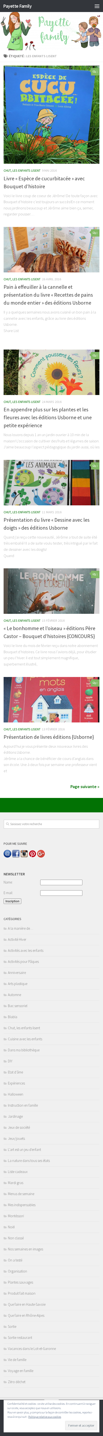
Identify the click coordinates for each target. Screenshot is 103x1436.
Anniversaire (17, 972)
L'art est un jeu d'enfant (24, 1149)
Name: (8, 882)
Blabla (12, 1017)
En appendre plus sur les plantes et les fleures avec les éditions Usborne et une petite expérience (48, 417)
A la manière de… (20, 928)
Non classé (16, 1238)
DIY (10, 1061)
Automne (14, 994)
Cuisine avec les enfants (25, 1039)
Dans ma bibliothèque (24, 1050)
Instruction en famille (23, 1105)
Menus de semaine (21, 1193)
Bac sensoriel (17, 1005)
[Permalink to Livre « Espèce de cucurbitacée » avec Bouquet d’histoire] (51, 115)
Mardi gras (15, 1182)
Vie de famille (17, 1359)
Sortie (12, 1326)
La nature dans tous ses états (29, 1160)
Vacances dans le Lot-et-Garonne (32, 1348)
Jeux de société (19, 1127)
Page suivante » (84, 786)
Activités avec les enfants (25, 950)
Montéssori (16, 1216)
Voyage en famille (20, 1370)
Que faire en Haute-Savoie (27, 1304)
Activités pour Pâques (23, 961)
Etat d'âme (15, 1072)
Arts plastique (17, 983)
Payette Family (17, 6)
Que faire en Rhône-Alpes (26, 1315)
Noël (11, 1227)
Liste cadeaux (18, 1171)
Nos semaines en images (25, 1249)
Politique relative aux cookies (44, 1416)
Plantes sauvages (20, 1282)
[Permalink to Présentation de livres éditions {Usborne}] (51, 699)
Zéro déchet (16, 1382)
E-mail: (8, 892)
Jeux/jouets (16, 1138)
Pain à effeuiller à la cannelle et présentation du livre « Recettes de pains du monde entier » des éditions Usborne (48, 294)
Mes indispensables (21, 1205)
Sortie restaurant (20, 1337)
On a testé (15, 1260)
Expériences (16, 1083)
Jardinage (15, 1116)
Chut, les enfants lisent (22, 170)
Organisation (17, 1271)
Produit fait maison (21, 1293)
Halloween (15, 1094)
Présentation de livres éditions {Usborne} (49, 737)
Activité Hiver (17, 939)
